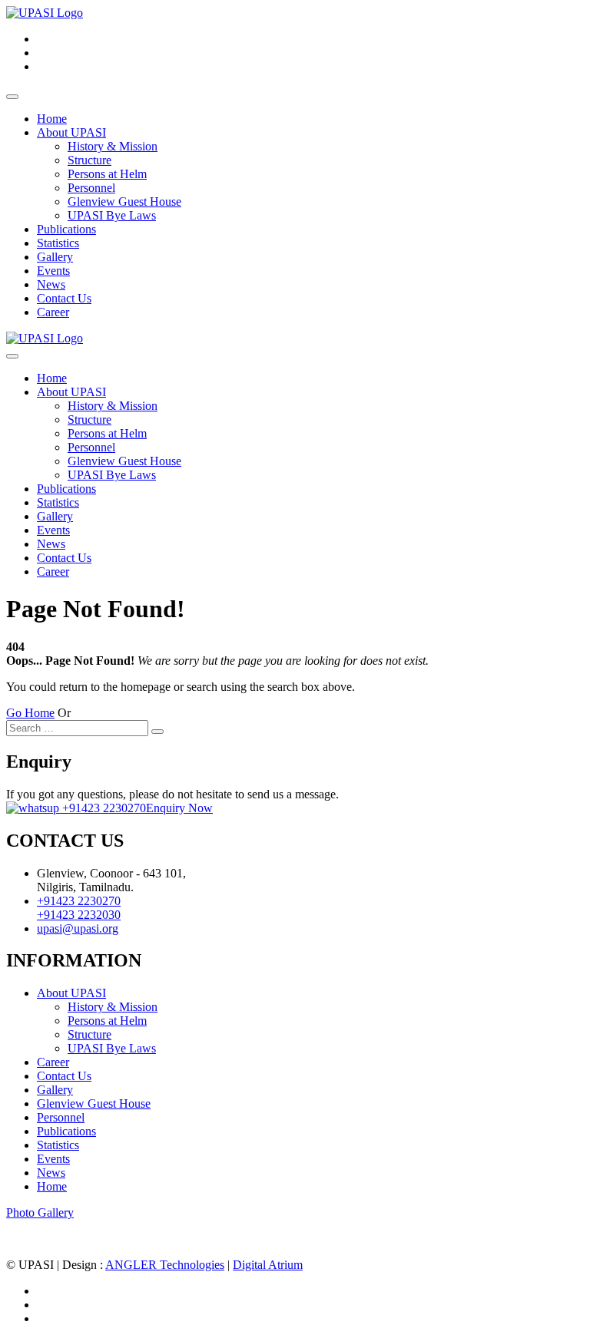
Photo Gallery (40, 1212)
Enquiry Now (179, 807)
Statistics (58, 242)
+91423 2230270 (102, 807)
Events (53, 270)
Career (53, 312)
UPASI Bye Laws (112, 215)
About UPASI (71, 132)
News (51, 284)
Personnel (91, 187)
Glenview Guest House (124, 201)
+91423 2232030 (79, 914)
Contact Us (64, 298)
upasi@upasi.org (77, 928)
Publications (66, 229)
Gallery (55, 256)
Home (52, 118)
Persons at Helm (107, 173)
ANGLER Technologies (164, 1264)
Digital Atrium (268, 1264)
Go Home (30, 712)
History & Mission (112, 146)
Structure (89, 160)
